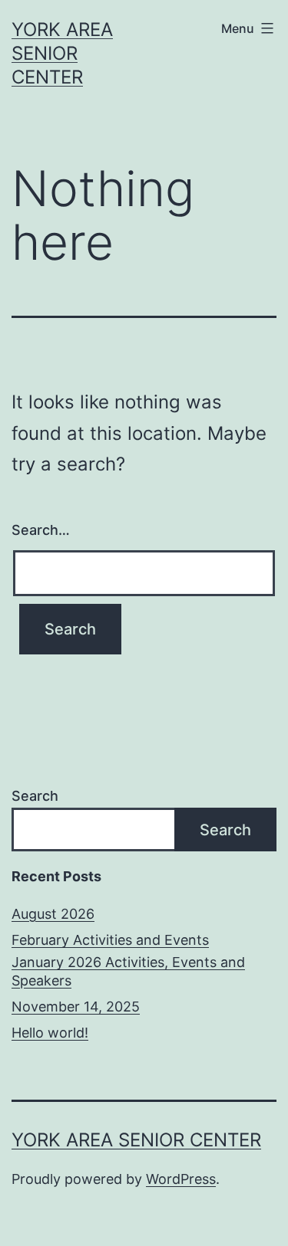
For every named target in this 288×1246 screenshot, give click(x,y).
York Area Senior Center (62, 53)
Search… (41, 530)
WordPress (181, 1179)
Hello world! (50, 1033)
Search (35, 796)
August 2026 (53, 914)
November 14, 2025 (76, 1006)
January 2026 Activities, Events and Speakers (128, 971)
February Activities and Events (110, 940)
